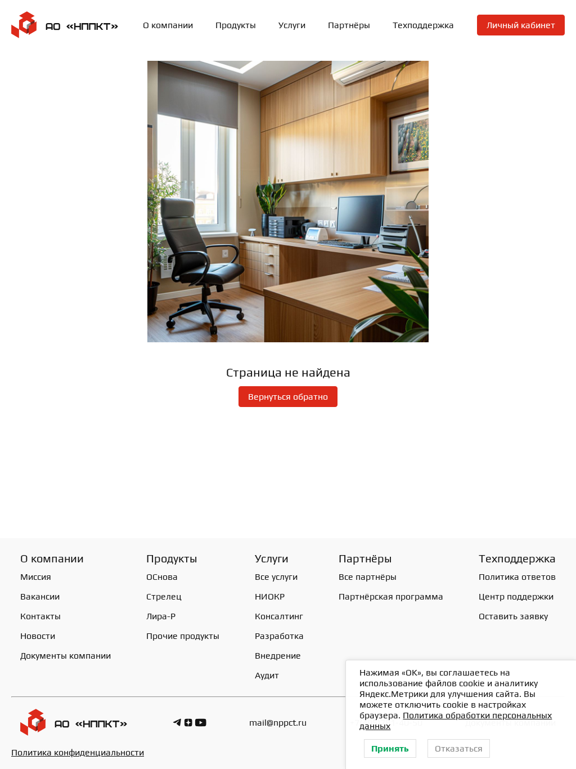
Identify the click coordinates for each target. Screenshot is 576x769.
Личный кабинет (521, 25)
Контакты (40, 616)
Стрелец (164, 596)
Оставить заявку (513, 616)
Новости (37, 636)
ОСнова (162, 576)
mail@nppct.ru (278, 722)
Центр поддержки (516, 596)
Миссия (35, 576)
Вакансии (40, 596)
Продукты (171, 558)
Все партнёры (368, 576)
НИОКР (270, 596)
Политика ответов (517, 576)
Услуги (291, 25)
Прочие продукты (182, 636)
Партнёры (349, 25)
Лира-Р (161, 616)
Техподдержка (423, 25)
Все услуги (276, 576)
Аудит (267, 675)
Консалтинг (279, 616)
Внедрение (278, 655)
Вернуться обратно (288, 396)
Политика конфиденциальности (77, 752)
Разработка (279, 636)
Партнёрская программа (391, 596)
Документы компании (65, 655)
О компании (168, 25)
